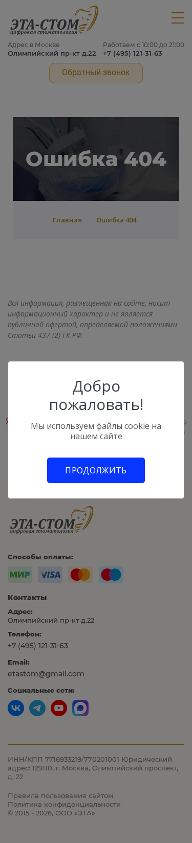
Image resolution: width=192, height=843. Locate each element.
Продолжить (95, 470)
